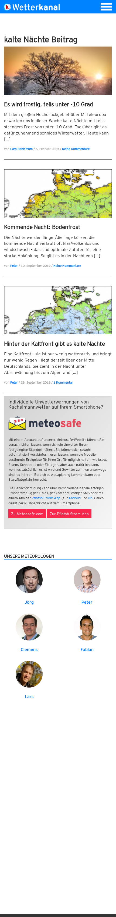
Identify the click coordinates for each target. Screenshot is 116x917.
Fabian (87, 649)
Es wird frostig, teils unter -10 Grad (48, 104)
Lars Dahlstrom (21, 149)
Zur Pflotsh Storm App (69, 514)
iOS (90, 498)
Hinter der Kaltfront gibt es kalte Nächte (54, 343)
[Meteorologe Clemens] (29, 626)
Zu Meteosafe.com (27, 514)
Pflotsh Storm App (46, 498)
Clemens (29, 649)
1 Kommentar (63, 382)
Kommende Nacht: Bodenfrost (42, 227)
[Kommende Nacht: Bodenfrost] (58, 193)
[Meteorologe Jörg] (29, 579)
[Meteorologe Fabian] (87, 626)
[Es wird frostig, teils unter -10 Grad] (58, 71)
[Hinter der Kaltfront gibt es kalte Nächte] (58, 310)
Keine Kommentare (76, 149)
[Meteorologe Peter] (87, 579)
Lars (29, 696)
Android (75, 498)
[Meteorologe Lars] (29, 674)
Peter (14, 266)
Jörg (29, 602)
